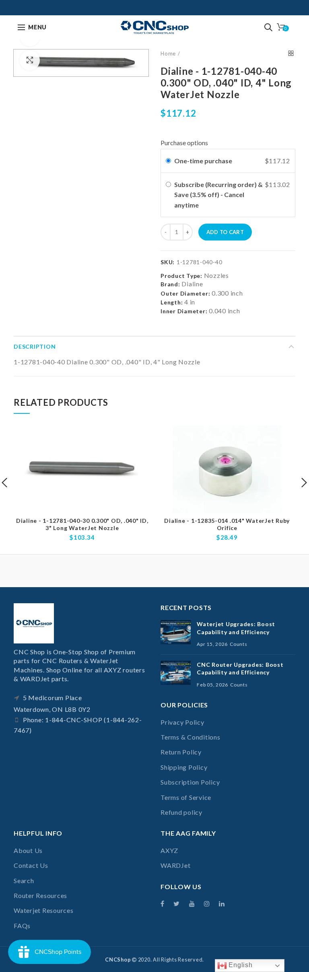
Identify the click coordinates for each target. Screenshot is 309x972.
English (240, 965)
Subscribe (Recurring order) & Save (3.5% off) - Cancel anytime (218, 195)
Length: (172, 302)
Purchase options (184, 142)
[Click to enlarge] (30, 60)
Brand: (170, 284)
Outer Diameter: (185, 293)
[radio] (168, 161)
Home (168, 53)
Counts (238, 644)
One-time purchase (203, 160)
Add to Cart (225, 232)
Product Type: (181, 276)
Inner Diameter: (184, 311)
